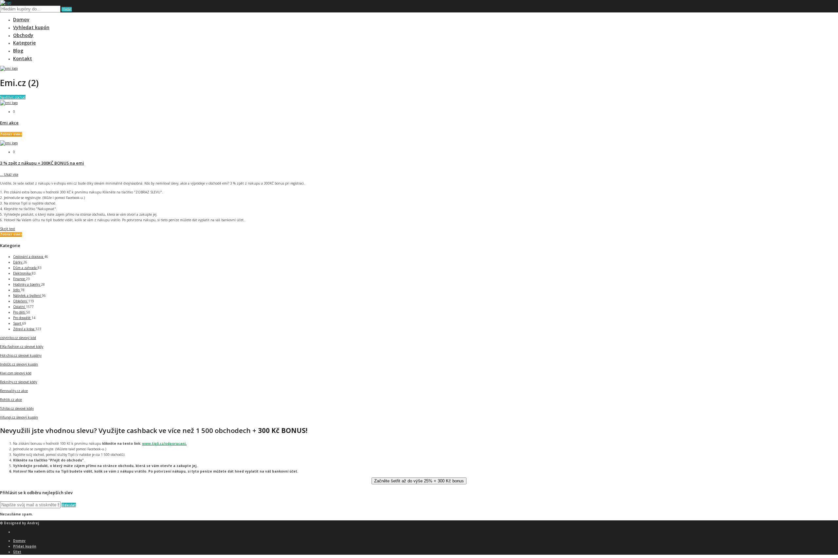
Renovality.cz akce (14, 390)
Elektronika (22, 273)
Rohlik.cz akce (11, 399)
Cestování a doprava (28, 256)
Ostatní (19, 306)
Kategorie (24, 43)
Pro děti (19, 312)
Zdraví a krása (24, 329)
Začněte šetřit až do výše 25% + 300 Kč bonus (419, 480)
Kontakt (22, 58)
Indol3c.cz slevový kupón (19, 364)
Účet (17, 551)
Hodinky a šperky (27, 284)
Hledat (67, 9)
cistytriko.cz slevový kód (18, 337)
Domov (21, 19)
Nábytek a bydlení (27, 295)
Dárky (18, 262)
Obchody (23, 35)
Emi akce (9, 123)
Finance (19, 279)
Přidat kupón (24, 546)
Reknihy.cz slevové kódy (18, 382)
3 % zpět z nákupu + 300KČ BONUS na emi (42, 163)
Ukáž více (9, 174)
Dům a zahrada (25, 267)
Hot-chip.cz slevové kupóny (21, 355)
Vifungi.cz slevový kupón (19, 417)
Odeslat (69, 505)
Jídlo (17, 290)
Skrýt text (7, 228)
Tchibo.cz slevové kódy (17, 408)
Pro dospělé (22, 317)
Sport (17, 323)
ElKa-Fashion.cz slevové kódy (21, 346)
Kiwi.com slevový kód (15, 373)
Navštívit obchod (13, 97)
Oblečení (20, 301)
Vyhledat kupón (31, 27)
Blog (18, 50)
